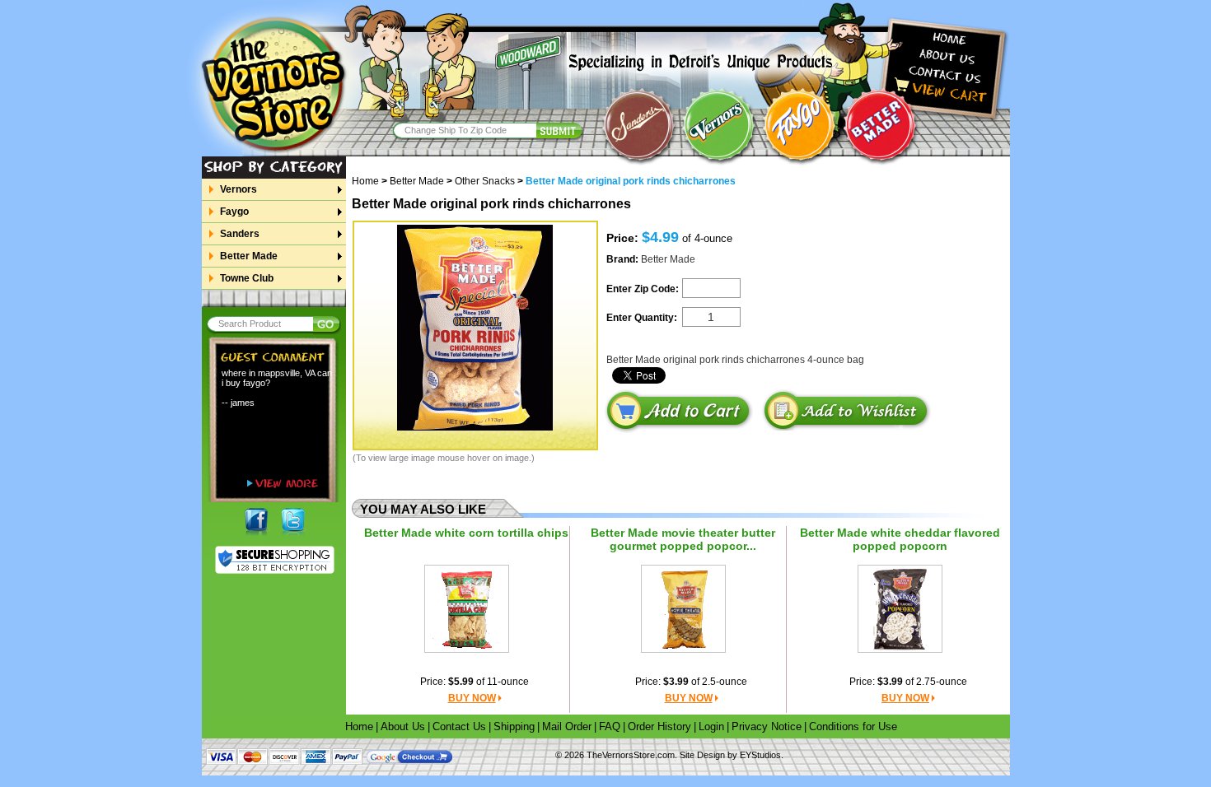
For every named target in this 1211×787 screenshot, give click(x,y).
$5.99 (461, 681)
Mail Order (566, 726)
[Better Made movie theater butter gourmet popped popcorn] (683, 608)
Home (369, 181)
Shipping (514, 726)
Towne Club (247, 278)
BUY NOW (472, 698)
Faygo (234, 211)
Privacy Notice (767, 726)
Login (711, 726)
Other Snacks (485, 181)
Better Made (249, 256)
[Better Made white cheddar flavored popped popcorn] (900, 608)
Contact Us (459, 726)
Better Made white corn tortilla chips (466, 532)
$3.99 (676, 681)
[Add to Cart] (678, 411)
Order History (659, 726)
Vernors (238, 189)
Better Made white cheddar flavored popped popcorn (900, 539)
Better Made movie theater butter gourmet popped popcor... (683, 539)
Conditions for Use (853, 726)
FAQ (609, 726)
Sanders (240, 234)
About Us (403, 726)
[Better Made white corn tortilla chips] (466, 608)
